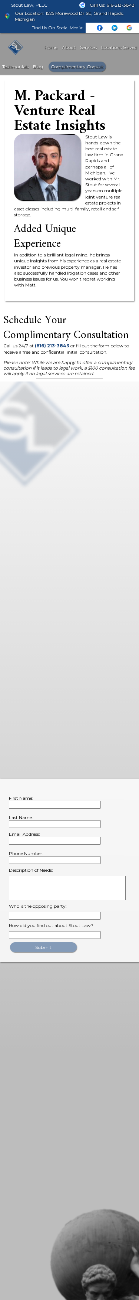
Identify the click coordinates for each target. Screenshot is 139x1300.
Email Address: (24, 834)
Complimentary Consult (77, 66)
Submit (43, 947)
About (69, 47)
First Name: (21, 798)
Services (88, 47)
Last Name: (21, 817)
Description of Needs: (31, 870)
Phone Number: (26, 853)
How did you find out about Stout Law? (51, 925)
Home (50, 47)
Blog (38, 66)
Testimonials (15, 66)
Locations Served (119, 47)
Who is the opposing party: (38, 906)
